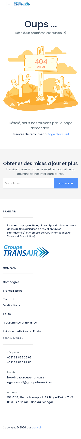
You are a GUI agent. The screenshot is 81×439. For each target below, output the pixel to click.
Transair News (12, 291)
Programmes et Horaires (20, 322)
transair (37, 427)
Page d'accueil (58, 134)
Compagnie (11, 282)
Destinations (11, 305)
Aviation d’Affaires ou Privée (22, 331)
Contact (8, 299)
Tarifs (7, 314)
